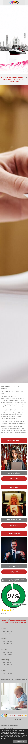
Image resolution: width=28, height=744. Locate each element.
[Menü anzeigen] (26, 2)
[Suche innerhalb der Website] (1, 2)
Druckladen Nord (8, 728)
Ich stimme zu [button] (20, 741)
